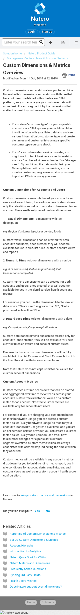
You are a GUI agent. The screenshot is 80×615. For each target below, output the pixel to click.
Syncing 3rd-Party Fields (25, 575)
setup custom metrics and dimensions (45, 495)
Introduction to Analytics (25, 551)
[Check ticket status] (63, 42)
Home (31, 602)
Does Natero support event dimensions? (36, 586)
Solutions (48, 602)
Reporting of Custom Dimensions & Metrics (38, 533)
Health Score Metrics (23, 580)
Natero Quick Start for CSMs (28, 557)
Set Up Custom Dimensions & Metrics (34, 539)
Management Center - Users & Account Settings (37, 58)
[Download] (31, 312)
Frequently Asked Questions (28, 569)
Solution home (12, 53)
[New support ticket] (50, 42)
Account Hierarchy (21, 545)
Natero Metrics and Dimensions (30, 563)
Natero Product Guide (41, 53)
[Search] (42, 42)
